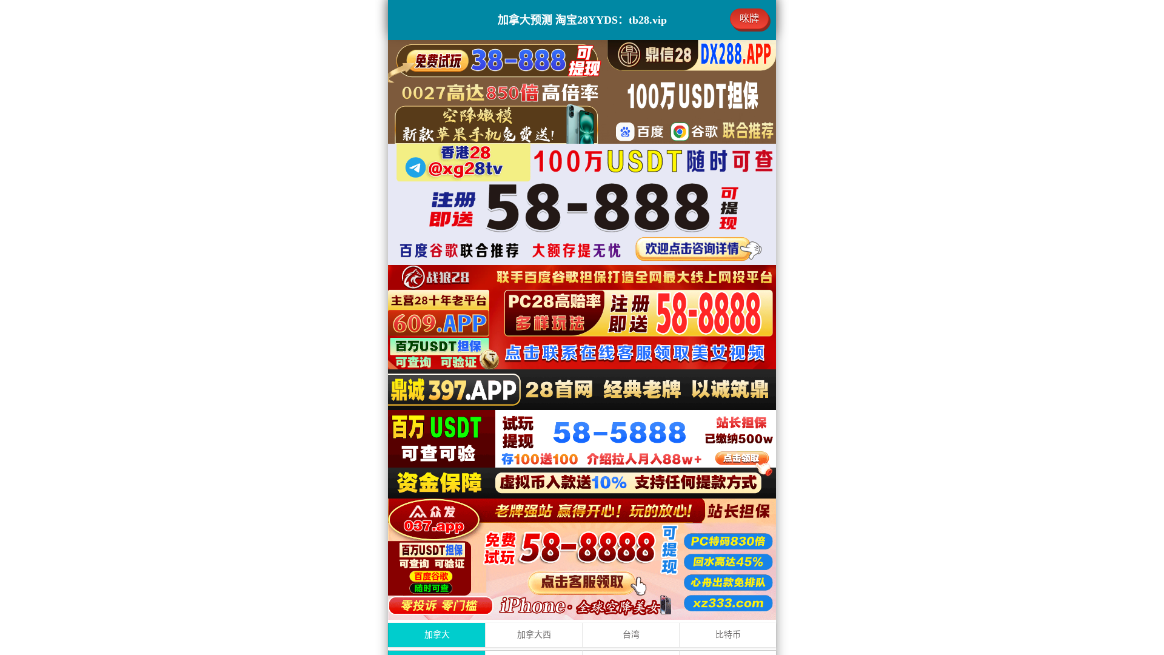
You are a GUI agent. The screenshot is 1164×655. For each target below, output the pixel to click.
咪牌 (749, 18)
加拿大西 (534, 634)
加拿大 (437, 634)
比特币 (728, 634)
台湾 (631, 634)
